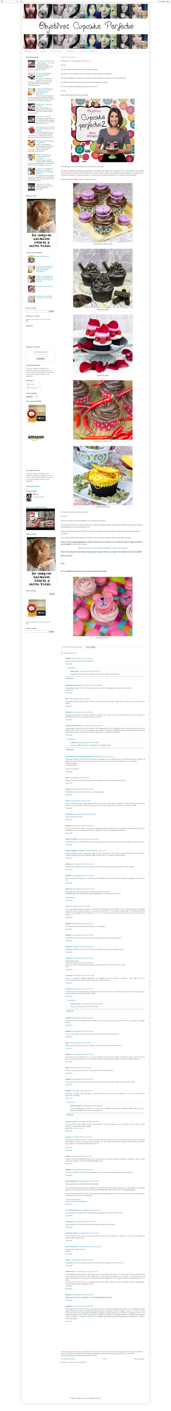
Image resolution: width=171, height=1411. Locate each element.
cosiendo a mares (78, 1128)
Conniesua (69, 975)
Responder (69, 664)
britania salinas (75, 1004)
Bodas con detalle (71, 839)
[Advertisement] (35, 458)
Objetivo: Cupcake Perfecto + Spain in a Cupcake (38, 319)
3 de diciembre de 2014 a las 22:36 (92, 1004)
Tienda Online (57, 51)
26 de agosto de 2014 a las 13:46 (82, 935)
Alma (69, 647)
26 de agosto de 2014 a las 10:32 (82, 826)
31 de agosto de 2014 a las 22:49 (88, 1233)
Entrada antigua (139, 1359)
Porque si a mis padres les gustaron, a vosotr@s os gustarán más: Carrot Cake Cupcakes (44, 171)
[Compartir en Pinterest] (94, 647)
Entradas (31, 384)
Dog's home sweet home (74, 726)
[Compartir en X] (91, 647)
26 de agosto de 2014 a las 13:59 (82, 947)
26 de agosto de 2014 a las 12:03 (82, 864)
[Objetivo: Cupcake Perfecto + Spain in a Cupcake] (27, 321)
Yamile (68, 1260)
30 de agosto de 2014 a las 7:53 (90, 671)
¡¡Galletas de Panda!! (42, 256)
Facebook (94, 51)
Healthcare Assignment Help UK (81, 1317)
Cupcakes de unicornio (43, 184)
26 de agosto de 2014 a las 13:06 (79, 906)
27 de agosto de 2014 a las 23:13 (82, 1170)
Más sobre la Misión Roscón (45, 61)
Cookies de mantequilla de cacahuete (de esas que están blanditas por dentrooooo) (44, 91)
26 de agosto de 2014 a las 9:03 (82, 712)
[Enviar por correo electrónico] (87, 647)
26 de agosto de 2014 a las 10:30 (85, 814)
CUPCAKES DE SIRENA (43, 116)
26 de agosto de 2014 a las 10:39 (88, 839)
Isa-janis (68, 1137)
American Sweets (76, 1106)
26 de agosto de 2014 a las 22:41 (80, 1068)
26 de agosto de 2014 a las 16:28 (83, 975)
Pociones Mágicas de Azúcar (75, 850)
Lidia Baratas (70, 814)
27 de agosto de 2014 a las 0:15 (82, 1091)
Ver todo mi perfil (38, 497)
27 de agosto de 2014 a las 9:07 (88, 1121)
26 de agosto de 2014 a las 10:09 (82, 789)
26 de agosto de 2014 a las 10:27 (80, 801)
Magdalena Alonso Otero (74, 685)
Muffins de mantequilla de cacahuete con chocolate (44, 297)
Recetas (43, 51)
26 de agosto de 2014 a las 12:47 (83, 889)
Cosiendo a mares (71, 1121)
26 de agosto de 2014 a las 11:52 (95, 850)
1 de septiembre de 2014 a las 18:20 (90, 1246)
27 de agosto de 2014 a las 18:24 (87, 742)
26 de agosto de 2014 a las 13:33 (82, 924)
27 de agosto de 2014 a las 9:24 (81, 1137)
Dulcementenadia (71, 1181)
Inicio (104, 1359)
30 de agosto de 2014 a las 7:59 (85, 1222)
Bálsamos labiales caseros (44, 286)
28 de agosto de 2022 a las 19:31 (82, 1295)
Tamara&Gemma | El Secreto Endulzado (79, 756)
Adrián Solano (70, 1271)
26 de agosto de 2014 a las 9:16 (92, 726)
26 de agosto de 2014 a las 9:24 (102, 756)
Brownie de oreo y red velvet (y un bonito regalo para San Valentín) (45, 128)
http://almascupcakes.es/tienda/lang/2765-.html (102, 548)
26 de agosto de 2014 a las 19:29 (82, 1031)
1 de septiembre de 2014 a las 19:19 (82, 1260)
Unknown (69, 712)
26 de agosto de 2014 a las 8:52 (82, 658)
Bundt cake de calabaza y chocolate (44, 105)
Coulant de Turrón (71, 1233)
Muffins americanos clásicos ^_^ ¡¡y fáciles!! (45, 141)
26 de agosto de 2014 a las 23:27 (82, 1079)
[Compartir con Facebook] (93, 647)
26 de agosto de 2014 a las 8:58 (79, 699)
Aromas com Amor (72, 1246)
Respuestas (71, 668)
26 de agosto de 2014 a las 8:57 (92, 685)
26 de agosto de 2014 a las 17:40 (82, 1018)
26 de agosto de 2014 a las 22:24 (82, 1054)
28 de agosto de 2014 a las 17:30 (88, 1181)
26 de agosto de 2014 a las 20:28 (80, 1043)
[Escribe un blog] (89, 647)
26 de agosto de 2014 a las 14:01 (82, 958)
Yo (35, 51)
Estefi (67, 801)
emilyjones (69, 1306)
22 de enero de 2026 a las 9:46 (83, 1306)
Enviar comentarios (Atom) (78, 1362)
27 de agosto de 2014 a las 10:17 (81, 1156)
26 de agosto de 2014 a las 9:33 (79, 778)
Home (27, 51)
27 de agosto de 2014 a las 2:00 (92, 1106)
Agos (67, 1043)
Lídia (67, 906)
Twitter (83, 51)
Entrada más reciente (68, 1359)
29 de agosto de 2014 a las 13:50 (91, 1210)
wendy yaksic (74, 671)
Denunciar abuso (32, 486)
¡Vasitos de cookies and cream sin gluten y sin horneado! (43, 156)
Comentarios (32, 388)
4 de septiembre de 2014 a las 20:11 (86, 1271)
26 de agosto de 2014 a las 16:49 (82, 989)
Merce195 (69, 889)
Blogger (98, 1398)
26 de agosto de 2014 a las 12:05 (82, 875)
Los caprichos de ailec (73, 1210)
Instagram (71, 51)
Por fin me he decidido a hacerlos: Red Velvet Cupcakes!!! (44, 75)
